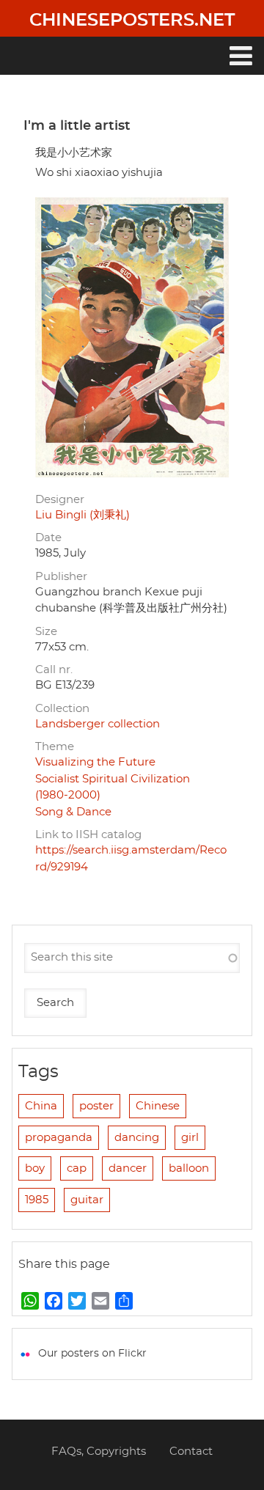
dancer (128, 1168)
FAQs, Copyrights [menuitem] (98, 1451)
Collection (62, 708)
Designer (59, 499)
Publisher (61, 576)
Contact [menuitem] (191, 1451)
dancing (136, 1137)
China (41, 1106)
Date (48, 537)
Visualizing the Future (95, 762)
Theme (54, 746)
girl (190, 1137)
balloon (189, 1168)
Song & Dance (73, 812)
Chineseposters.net (132, 20)
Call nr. (54, 669)
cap (77, 1168)
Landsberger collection (97, 724)
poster (96, 1106)
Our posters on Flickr (92, 1353)
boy (35, 1168)
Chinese (158, 1106)
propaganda (58, 1137)
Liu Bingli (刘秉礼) (82, 515)
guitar (86, 1199)
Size (46, 631)
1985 (36, 1199)
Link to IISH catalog (88, 834)
